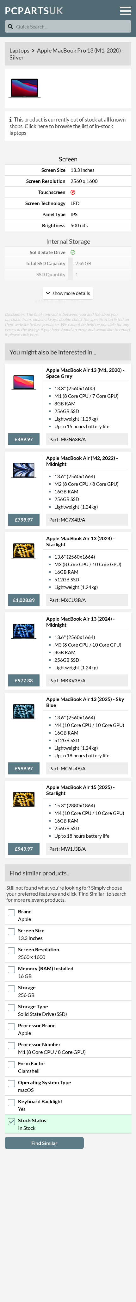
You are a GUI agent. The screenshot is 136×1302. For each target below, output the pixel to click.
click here (29, 334)
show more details (71, 293)
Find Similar (44, 1143)
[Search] (10, 26)
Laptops (19, 50)
